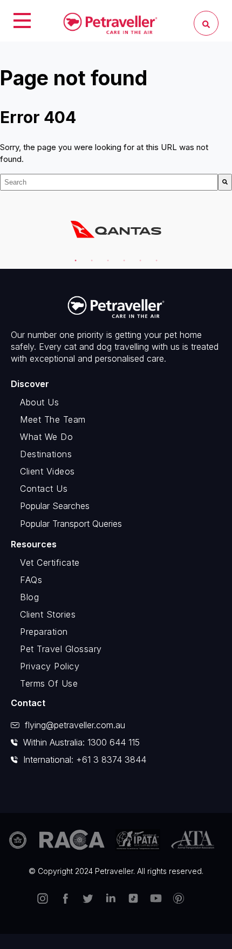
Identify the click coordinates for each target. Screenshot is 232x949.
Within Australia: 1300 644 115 (81, 742)
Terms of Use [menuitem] (49, 683)
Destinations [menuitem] (46, 454)
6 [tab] (154, 255)
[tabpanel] (116, 229)
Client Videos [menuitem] (47, 471)
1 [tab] (73, 255)
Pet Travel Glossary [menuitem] (61, 648)
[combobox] (109, 182)
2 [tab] (89, 255)
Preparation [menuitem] (44, 631)
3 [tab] (106, 255)
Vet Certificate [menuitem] (50, 562)
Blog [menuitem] (29, 597)
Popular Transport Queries (71, 523)
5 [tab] (138, 255)
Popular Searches (55, 505)
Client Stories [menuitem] (48, 614)
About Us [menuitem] (39, 402)
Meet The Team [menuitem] (53, 419)
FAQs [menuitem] (31, 579)
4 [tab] (122, 255)
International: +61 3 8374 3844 (84, 759)
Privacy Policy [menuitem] (49, 666)
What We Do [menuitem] (46, 436)
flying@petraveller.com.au (75, 725)
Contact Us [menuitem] (43, 488)
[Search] (225, 182)
